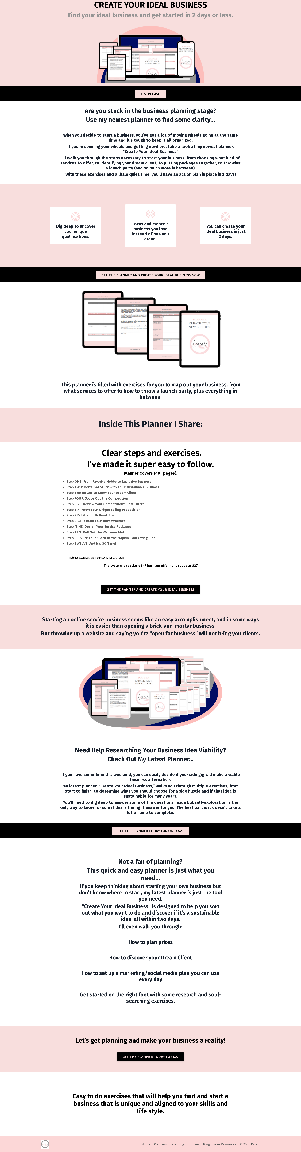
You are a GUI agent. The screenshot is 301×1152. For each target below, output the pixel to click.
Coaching (177, 1144)
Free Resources (224, 1144)
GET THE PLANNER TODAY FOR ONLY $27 (150, 831)
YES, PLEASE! (150, 94)
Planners (160, 1144)
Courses (194, 1144)
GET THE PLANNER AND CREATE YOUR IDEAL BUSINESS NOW (150, 275)
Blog (206, 1144)
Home (145, 1144)
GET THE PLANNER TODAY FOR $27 (150, 1057)
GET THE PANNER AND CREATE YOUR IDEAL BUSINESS (150, 589)
